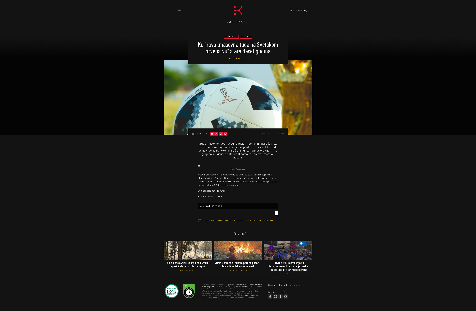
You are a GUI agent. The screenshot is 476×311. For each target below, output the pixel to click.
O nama (272, 284)
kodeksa (245, 287)
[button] (305, 10)
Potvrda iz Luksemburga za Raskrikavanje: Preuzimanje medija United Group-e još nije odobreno (288, 266)
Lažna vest (227, 220)
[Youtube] (285, 296)
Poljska (235, 220)
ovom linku (249, 295)
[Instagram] (275, 296)
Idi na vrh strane (298, 284)
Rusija (241, 220)
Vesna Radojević (238, 58)
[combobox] (289, 10)
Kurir (208, 206)
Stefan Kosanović (187, 270)
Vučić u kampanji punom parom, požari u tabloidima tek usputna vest (238, 264)
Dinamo (207, 220)
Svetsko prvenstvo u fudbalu (256, 220)
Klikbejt (214, 220)
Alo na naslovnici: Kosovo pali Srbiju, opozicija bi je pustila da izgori (187, 264)
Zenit (271, 220)
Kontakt (283, 284)
